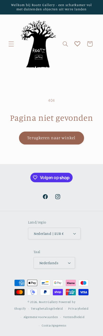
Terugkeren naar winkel (51, 137)
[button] (11, 44)
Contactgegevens (54, 325)
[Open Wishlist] (77, 44)
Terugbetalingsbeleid (47, 308)
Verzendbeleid (74, 317)
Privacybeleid (78, 308)
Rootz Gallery (48, 302)
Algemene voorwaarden (41, 317)
